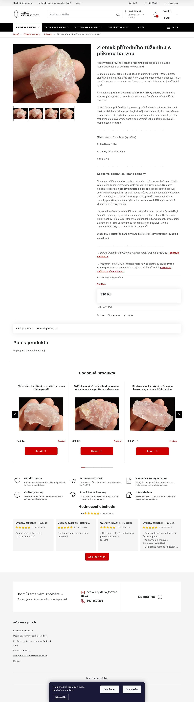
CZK (134, 3)
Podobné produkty (46, 328)
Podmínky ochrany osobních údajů (54, 3)
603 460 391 (135, 11)
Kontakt (17, 661)
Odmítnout (109, 689)
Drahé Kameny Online (97, 678)
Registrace (173, 3)
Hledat (118, 14)
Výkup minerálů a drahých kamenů (30, 656)
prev (15, 414)
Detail (39, 451)
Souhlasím (132, 689)
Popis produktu (23, 328)
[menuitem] (27, 27)
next (179, 414)
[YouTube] (160, 597)
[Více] (172, 27)
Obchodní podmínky (23, 3)
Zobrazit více (97, 557)
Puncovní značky (21, 650)
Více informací (116, 271)
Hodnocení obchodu (97, 506)
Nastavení (60, 697)
